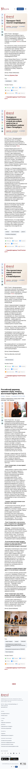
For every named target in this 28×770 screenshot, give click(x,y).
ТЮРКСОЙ (23, 641)
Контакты (3, 724)
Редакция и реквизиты (6, 722)
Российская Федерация (11, 234)
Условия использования (6, 740)
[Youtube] (11, 753)
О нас (2, 720)
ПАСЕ (15, 81)
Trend (18, 41)
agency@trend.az (4, 707)
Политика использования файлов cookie (9, 746)
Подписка (3, 733)
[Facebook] (5, 753)
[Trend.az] (5, 9)
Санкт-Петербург (15, 231)
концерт (16, 641)
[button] (2, 14)
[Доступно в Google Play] (14, 759)
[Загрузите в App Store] (5, 759)
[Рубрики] (25, 9)
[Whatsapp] (2, 753)
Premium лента (4, 715)
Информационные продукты (7, 735)
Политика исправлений (6, 728)
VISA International (9, 359)
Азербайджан (9, 81)
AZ (14, 766)
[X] (8, 753)
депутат (23, 231)
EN (11, 766)
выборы (7, 231)
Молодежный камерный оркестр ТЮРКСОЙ (15, 649)
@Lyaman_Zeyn (13, 75)
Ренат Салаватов (9, 651)
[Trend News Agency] (4, 695)
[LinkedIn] (16, 753)
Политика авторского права (7, 744)
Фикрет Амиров (9, 641)
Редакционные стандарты (6, 726)
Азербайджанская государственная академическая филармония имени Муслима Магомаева (15, 645)
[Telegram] (14, 753)
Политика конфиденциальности (8, 742)
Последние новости (5, 713)
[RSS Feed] (19, 753)
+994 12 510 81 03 (4, 705)
